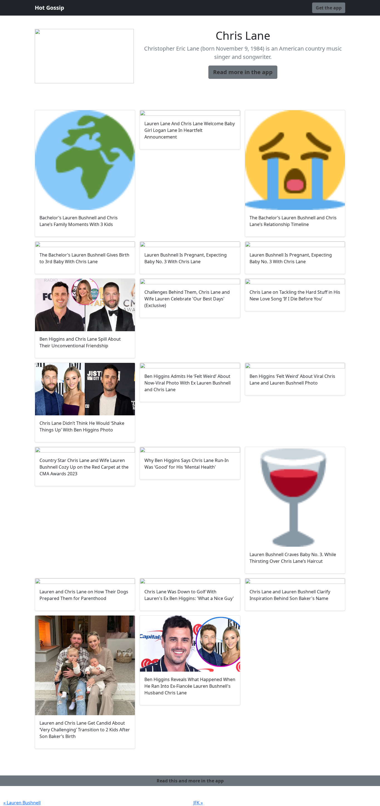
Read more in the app (243, 72)
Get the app (329, 8)
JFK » (198, 803)
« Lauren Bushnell (22, 803)
